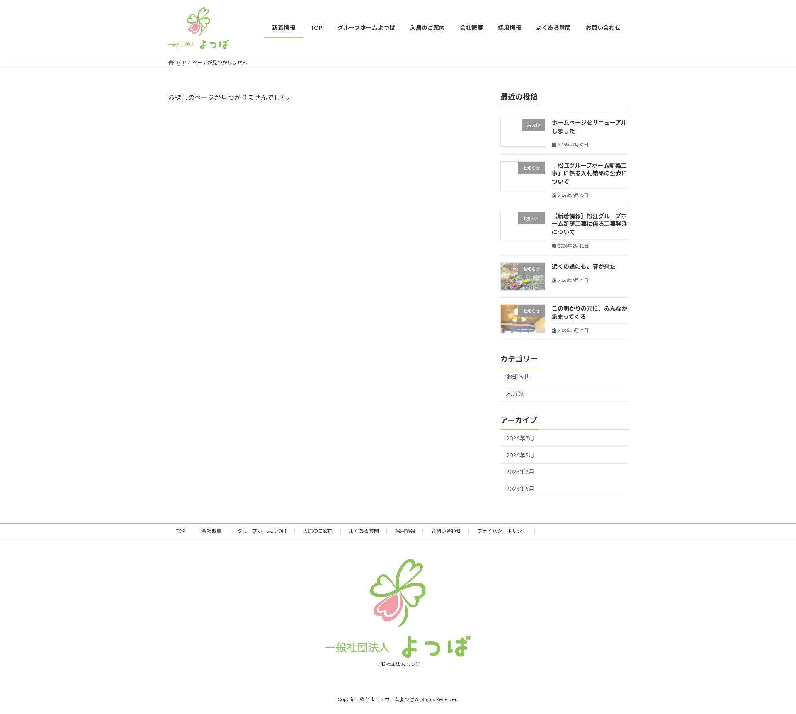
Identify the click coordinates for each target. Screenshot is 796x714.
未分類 (515, 393)
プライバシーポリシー (502, 531)
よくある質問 (364, 531)
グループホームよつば (262, 531)
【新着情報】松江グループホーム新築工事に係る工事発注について (589, 223)
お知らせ (517, 376)
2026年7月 (520, 438)
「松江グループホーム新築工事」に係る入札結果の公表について (589, 173)
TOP (180, 531)
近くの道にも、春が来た (584, 266)
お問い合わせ (446, 531)
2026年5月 (520, 454)
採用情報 (405, 531)
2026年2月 (520, 471)
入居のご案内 (318, 531)
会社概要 (211, 531)
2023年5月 (520, 488)
